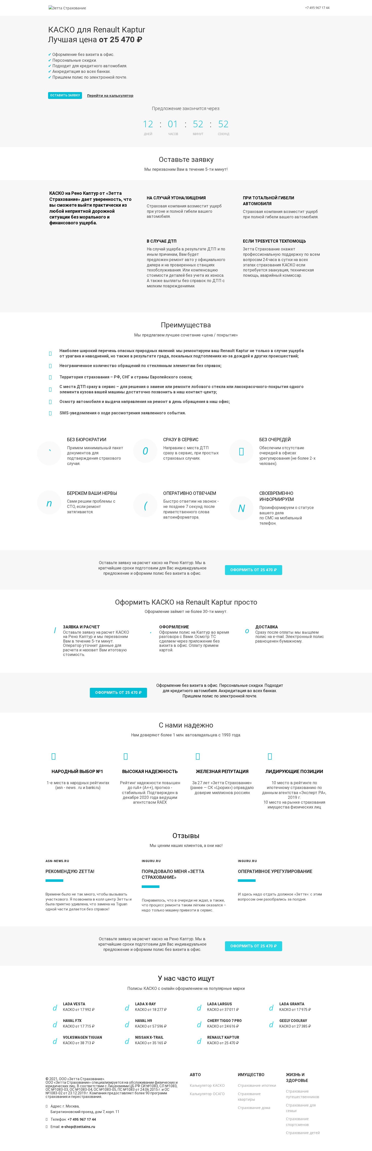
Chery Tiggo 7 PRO (224, 1021)
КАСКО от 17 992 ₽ (79, 1010)
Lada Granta (291, 1004)
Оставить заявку (65, 95)
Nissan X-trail (149, 1037)
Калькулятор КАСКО (207, 1085)
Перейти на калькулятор (110, 95)
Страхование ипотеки (257, 1085)
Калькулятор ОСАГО (207, 1093)
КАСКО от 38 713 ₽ (79, 1043)
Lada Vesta (74, 1004)
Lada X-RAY (145, 1004)
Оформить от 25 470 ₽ (253, 570)
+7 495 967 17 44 (82, 1119)
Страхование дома (254, 1107)
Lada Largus (219, 1004)
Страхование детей (303, 1132)
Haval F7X (72, 1021)
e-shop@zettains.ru (78, 1126)
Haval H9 (143, 1021)
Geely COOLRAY (293, 1021)
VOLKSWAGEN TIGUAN (82, 1037)
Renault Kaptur (223, 1037)
